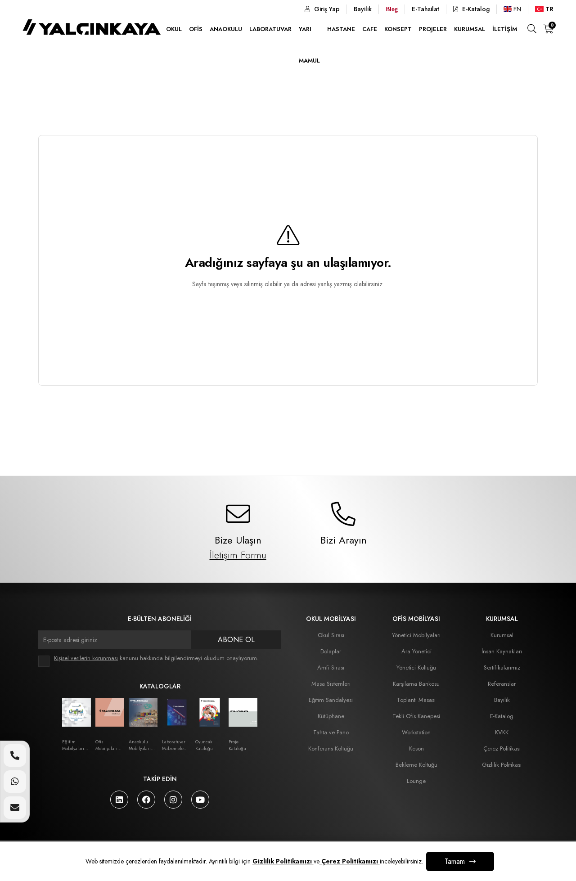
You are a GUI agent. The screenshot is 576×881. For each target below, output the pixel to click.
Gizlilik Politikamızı (283, 861)
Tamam (455, 861)
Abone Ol (236, 639)
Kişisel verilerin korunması (86, 658)
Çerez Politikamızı (350, 861)
